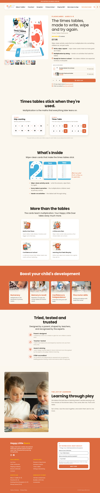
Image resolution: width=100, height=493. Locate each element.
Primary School (50, 7)
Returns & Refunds (15, 469)
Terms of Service (14, 490)
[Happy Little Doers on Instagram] (11, 455)
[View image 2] (12, 62)
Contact (12, 471)
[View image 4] (22, 62)
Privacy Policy (23, 490)
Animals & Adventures (39, 478)
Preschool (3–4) (14, 480)
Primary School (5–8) (16, 484)
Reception (40, 7)
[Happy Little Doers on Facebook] (14, 455)
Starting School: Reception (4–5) (19, 482)
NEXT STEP (73, 466)
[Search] (94, 7)
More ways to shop (72, 7)
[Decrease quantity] (53, 80)
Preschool (31, 7)
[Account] (97, 7)
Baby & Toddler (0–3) (16, 478)
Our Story (12, 462)
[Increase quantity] (59, 80)
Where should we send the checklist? (68, 456)
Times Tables (37, 466)
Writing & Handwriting (39, 469)
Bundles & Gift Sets (38, 480)
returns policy (69, 84)
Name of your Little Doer (65, 450)
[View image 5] (27, 62)
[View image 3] (17, 62)
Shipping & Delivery (15, 466)
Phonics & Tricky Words (39, 462)
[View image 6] (33, 62)
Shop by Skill (61, 7)
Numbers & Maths (38, 464)
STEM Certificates (15, 464)
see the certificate (68, 86)
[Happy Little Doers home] (11, 7)
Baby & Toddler (20, 7)
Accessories (36, 482)
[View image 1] (6, 62)
